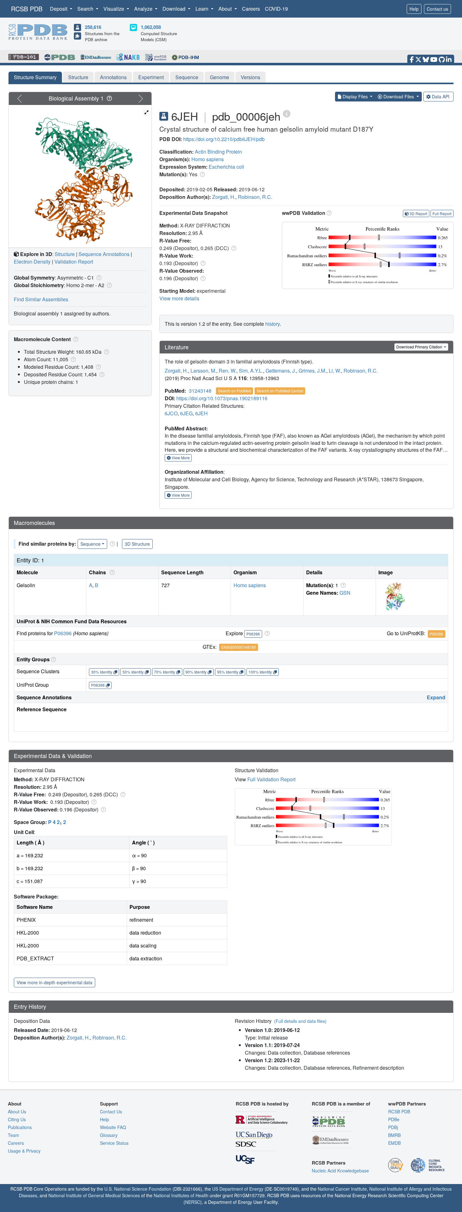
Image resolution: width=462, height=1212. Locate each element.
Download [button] (174, 8)
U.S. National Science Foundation (137, 1189)
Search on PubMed (234, 390)
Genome (219, 77)
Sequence (186, 77)
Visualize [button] (114, 8)
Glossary (109, 1135)
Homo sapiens (207, 159)
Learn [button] (202, 8)
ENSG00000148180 (238, 647)
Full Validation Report (271, 779)
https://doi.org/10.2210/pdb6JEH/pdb (224, 139)
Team (13, 1135)
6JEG (186, 413)
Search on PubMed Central (280, 390)
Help (414, 9)
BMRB (394, 1135)
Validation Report (73, 261)
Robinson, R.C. (255, 196)
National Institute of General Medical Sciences (94, 1195)
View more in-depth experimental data (54, 982)
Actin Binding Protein (218, 151)
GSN (344, 592)
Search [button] (86, 8)
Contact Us (111, 1111)
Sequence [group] (90, 544)
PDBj (393, 1127)
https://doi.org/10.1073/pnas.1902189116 (221, 398)
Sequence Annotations (104, 254)
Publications (20, 1127)
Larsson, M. (203, 370)
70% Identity (164, 671)
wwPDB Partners (407, 1103)
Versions (250, 77)
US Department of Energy (237, 1189)
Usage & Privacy (24, 1151)
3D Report (418, 213)
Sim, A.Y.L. (251, 370)
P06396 (63, 633)
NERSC (192, 1202)
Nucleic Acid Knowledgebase (340, 1170)
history (272, 323)
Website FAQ (113, 1127)
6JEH (201, 413)
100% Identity (260, 671)
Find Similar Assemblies (41, 299)
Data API (441, 96)
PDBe (393, 1119)
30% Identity (101, 671)
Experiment (151, 77)
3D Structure (137, 544)
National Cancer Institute (342, 1189)
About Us (17, 1111)
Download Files (398, 96)
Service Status (114, 1143)
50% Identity (133, 671)
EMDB (394, 1143)
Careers (251, 8)
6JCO (171, 413)
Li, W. (335, 370)
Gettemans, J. (281, 370)
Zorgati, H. (223, 196)
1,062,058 (151, 27)
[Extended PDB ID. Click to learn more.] (286, 113)
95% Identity (227, 671)
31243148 (200, 390)
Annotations (113, 77)
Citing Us (17, 1119)
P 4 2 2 (57, 822)
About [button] (225, 8)
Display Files (355, 96)
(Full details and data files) (300, 1021)
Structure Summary (35, 77)
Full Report (441, 213)
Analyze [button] (144, 8)
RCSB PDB (26, 8)
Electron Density (32, 261)
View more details (179, 298)
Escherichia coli (226, 166)
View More (180, 457)
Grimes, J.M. (312, 370)
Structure (78, 77)
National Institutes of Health (181, 1195)
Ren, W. (227, 370)
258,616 (93, 27)
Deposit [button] (59, 8)
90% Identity (195, 671)
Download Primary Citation (419, 346)
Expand (436, 697)
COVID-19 (276, 8)
